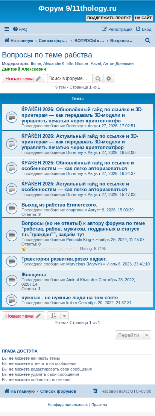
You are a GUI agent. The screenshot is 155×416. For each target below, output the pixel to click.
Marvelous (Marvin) (84, 264)
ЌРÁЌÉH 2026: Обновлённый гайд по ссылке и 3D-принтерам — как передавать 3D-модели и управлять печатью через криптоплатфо (82, 115)
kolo (70, 302)
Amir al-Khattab (80, 279)
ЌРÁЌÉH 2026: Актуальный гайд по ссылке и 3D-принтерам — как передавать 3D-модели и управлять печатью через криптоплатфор (79, 141)
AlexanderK (53, 63)
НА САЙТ (143, 18)
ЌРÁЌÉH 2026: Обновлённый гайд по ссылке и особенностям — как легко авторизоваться (77, 165)
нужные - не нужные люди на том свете (69, 297)
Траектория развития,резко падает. (64, 259)
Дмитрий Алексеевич (24, 69)
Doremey (74, 126)
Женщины (33, 274)
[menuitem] (19, 29)
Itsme (36, 63)
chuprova (75, 210)
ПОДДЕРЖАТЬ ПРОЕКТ (109, 18)
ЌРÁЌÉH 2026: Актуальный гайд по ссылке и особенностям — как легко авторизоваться (75, 186)
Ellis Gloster (77, 63)
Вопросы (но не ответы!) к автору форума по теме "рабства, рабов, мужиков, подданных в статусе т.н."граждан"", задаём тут (83, 228)
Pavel (96, 63)
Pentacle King (78, 239)
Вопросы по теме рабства (47, 55)
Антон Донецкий (118, 63)
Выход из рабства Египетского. (59, 205)
